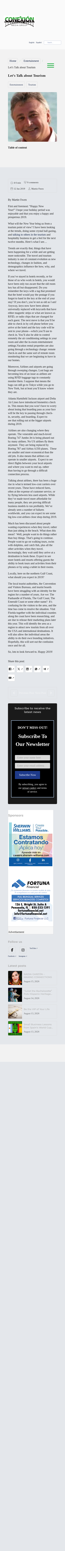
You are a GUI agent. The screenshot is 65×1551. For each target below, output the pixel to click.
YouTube (33, 948)
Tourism (32, 85)
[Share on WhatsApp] (37, 669)
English (31, 42)
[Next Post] (50, 693)
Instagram (22, 956)
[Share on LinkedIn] (28, 669)
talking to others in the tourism (29, 234)
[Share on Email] (11, 677)
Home (13, 60)
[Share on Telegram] (46, 669)
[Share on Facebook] (11, 669)
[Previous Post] (14, 693)
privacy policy (29, 788)
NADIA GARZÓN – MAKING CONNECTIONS (38, 975)
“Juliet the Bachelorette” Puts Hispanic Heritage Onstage (38, 994)
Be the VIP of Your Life (37, 1009)
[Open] (48, 65)
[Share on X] (20, 669)
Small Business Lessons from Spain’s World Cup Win (38, 1027)
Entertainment (31, 60)
